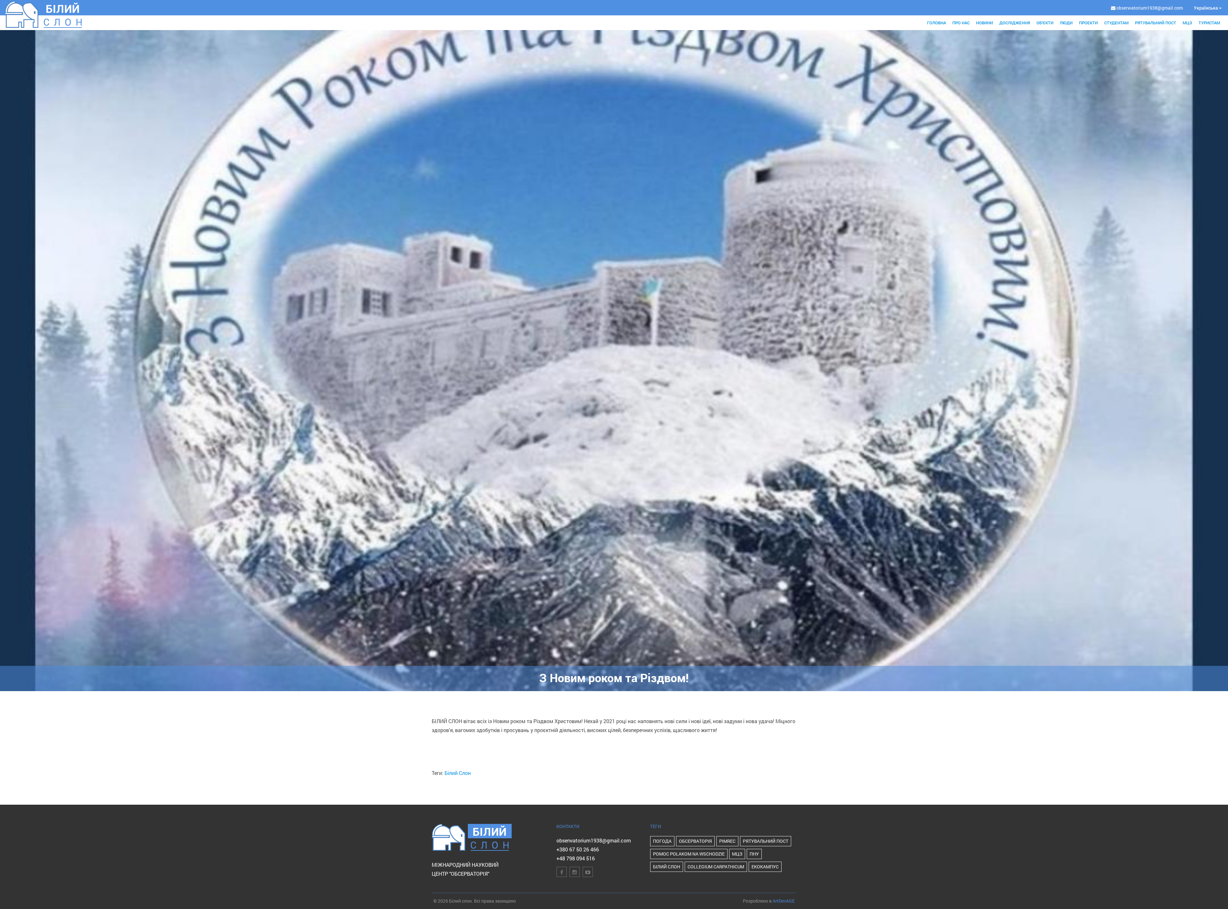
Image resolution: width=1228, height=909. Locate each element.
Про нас (961, 23)
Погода (662, 841)
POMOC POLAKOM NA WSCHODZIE (689, 854)
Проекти (1088, 23)
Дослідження (1014, 23)
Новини (984, 23)
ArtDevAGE (784, 901)
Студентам (1116, 23)
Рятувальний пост (1155, 23)
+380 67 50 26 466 (577, 849)
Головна (936, 23)
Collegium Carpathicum (716, 867)
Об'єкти (1044, 23)
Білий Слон (458, 772)
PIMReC (727, 841)
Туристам (1209, 23)
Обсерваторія (695, 841)
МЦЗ (1187, 23)
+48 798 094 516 (575, 858)
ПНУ (754, 854)
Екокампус (765, 867)
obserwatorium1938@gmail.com (593, 840)
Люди (1066, 23)
